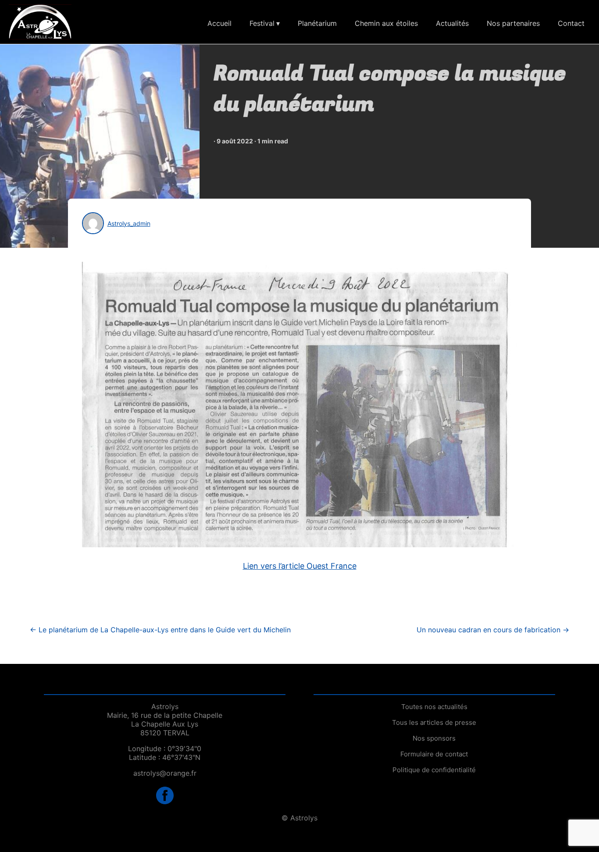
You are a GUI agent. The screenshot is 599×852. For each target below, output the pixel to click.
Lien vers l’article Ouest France (300, 565)
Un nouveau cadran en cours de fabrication (493, 629)
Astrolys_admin (128, 223)
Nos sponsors (434, 738)
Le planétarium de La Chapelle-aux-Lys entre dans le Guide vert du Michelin (160, 629)
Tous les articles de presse (434, 722)
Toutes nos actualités (434, 706)
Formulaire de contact (434, 754)
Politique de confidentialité (434, 770)
